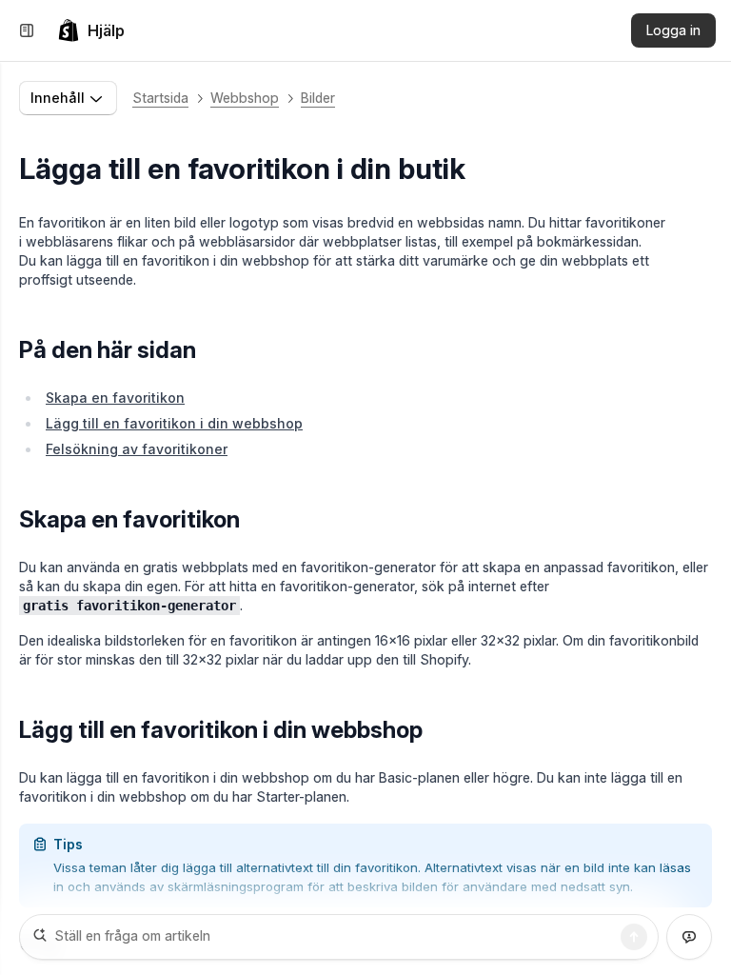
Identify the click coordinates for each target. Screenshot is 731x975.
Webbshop (244, 98)
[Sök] (634, 937)
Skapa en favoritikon (115, 397)
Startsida (160, 98)
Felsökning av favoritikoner (136, 449)
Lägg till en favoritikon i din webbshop (174, 423)
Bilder (318, 98)
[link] (91, 30)
